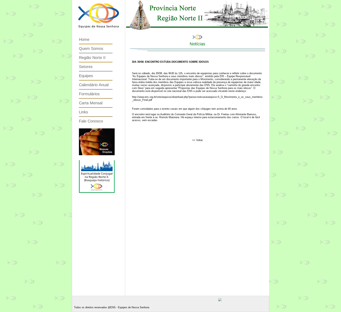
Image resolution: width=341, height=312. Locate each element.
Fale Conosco (91, 121)
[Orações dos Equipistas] (97, 154)
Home (84, 39)
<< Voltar (197, 140)
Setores (86, 66)
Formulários (89, 94)
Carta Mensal (90, 103)
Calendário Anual (94, 85)
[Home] (98, 30)
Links (83, 112)
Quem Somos (91, 48)
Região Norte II (92, 57)
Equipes (86, 76)
